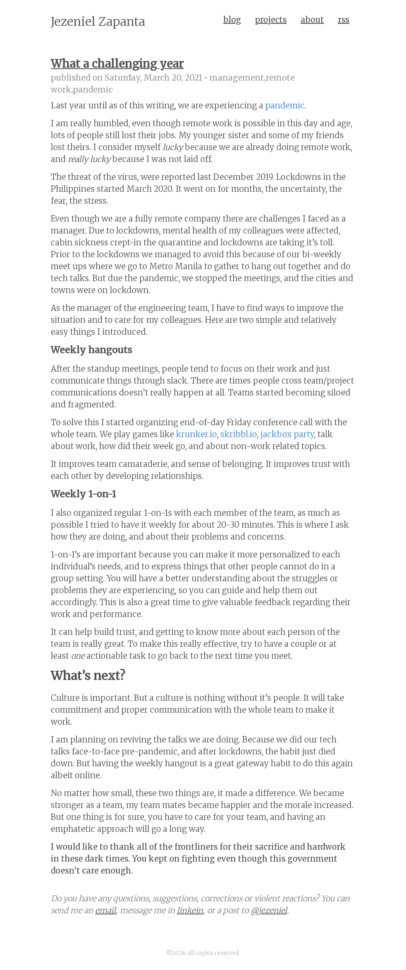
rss (343, 20)
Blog (232, 20)
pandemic (284, 105)
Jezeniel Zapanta (98, 21)
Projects (271, 20)
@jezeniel (269, 910)
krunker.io (196, 434)
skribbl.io (238, 434)
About (312, 20)
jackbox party (287, 434)
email (105, 910)
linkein (190, 910)
